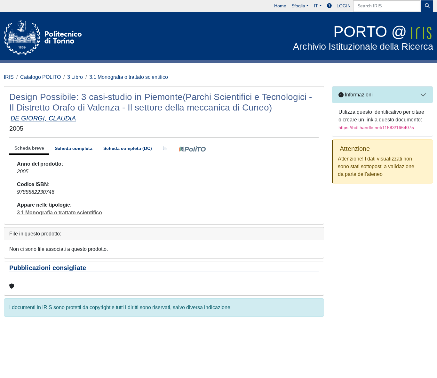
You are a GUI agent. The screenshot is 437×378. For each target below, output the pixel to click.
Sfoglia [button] (298, 5)
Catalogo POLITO (40, 77)
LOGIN (344, 5)
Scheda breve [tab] (29, 148)
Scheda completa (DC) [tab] (127, 148)
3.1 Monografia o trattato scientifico (128, 77)
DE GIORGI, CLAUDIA (43, 118)
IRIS (9, 77)
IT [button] (316, 5)
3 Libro (75, 77)
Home (280, 5)
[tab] (165, 148)
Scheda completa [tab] (73, 148)
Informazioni (358, 94)
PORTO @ (363, 37)
